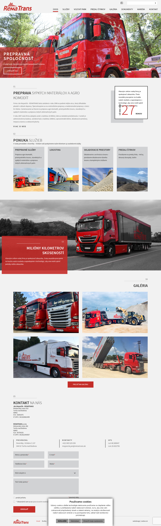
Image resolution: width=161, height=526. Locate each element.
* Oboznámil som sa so (35, 502)
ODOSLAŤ (24, 509)
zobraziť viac (12, 70)
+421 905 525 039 (69, 443)
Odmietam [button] (75, 521)
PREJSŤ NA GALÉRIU (80, 384)
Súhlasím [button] (62, 521)
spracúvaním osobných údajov (44, 502)
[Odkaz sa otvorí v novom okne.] (122, 3)
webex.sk (144, 521)
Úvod (38, 521)
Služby (44, 521)
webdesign (136, 521)
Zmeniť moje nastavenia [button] (93, 521)
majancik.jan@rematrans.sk (74, 446)
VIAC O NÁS (19, 126)
